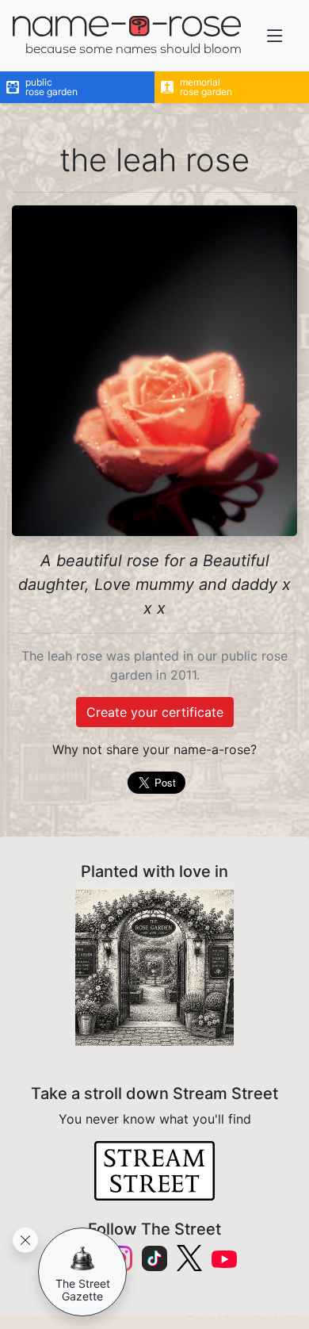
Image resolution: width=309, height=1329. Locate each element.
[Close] (25, 1240)
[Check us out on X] (189, 1258)
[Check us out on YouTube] (224, 1258)
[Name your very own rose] (154, 966)
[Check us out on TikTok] (154, 1258)
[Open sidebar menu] (275, 36)
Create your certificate (154, 712)
